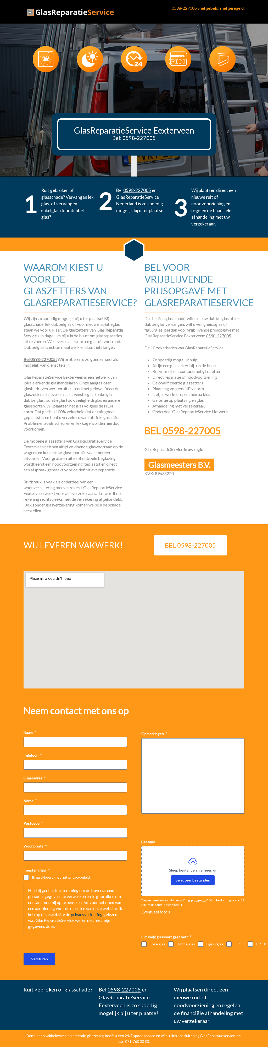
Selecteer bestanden (193, 880)
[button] (131, 88)
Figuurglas (214, 944)
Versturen (39, 959)
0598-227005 (184, 7)
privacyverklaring (87, 914)
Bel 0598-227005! (40, 359)
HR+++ (262, 944)
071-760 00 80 (137, 1041)
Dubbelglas (186, 944)
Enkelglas (157, 944)
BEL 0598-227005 (190, 545)
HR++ (239, 944)
